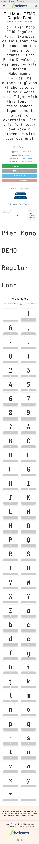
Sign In (4, 1)
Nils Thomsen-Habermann (23, 22)
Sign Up (11, 1)
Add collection (20, 176)
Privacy (13, 824)
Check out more (20, 171)
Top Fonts (30, 827)
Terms (7, 824)
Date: (16, 152)
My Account (22, 1)
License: (14, 162)
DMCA (20, 824)
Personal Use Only (27, 162)
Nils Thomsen (27, 158)
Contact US (21, 827)
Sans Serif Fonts (20, 198)
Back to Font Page (20, 180)
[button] (36, 7)
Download (21, 166)
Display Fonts (20, 194)
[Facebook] (21, 840)
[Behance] (18, 840)
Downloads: (18, 155)
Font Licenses (29, 824)
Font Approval (11, 827)
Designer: (15, 158)
